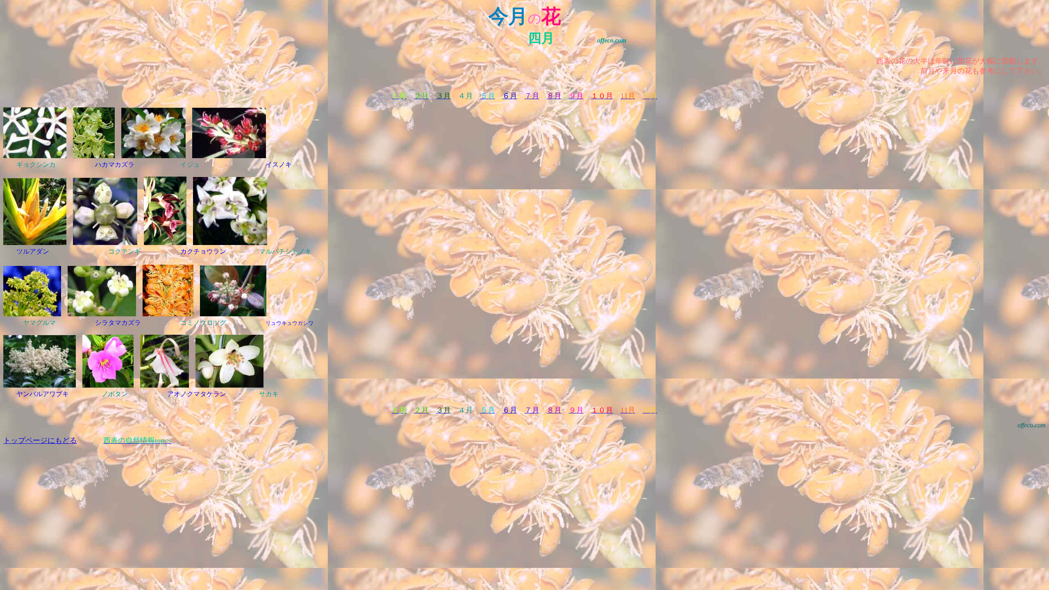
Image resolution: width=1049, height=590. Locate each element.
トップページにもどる (40, 440)
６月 (509, 96)
